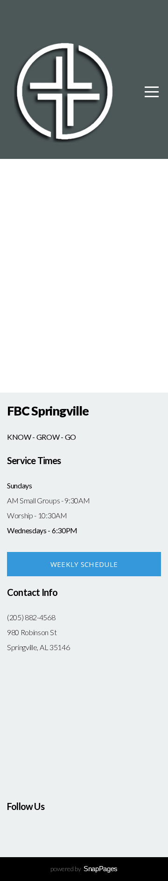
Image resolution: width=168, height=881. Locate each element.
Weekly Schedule (84, 564)
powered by (84, 869)
